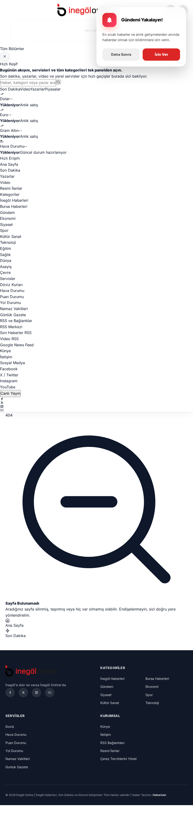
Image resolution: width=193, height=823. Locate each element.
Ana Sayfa (9, 164)
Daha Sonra (121, 54)
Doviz (9, 726)
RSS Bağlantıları (112, 743)
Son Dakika (10, 89)
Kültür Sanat (10, 236)
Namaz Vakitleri (14, 308)
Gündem (7, 212)
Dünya (5, 260)
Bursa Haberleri (13, 206)
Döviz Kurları (11, 284)
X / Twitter (9, 375)
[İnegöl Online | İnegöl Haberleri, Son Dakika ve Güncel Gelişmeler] (85, 10)
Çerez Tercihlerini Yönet (118, 759)
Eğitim (5, 248)
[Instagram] (96, 406)
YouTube (7, 387)
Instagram (8, 380)
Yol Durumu (10, 302)
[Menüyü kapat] (4, 56)
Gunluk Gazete (16, 767)
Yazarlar (37, 89)
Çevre (5, 272)
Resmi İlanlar (11, 188)
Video (25, 89)
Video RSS (9, 338)
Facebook (9, 368)
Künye (5, 350)
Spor (4, 230)
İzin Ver (161, 54)
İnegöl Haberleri (14, 200)
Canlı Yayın (10, 393)
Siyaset (6, 224)
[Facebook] (96, 399)
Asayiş (6, 266)
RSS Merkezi (11, 326)
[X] (96, 403)
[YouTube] (96, 410)
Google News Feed (17, 345)
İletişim (6, 356)
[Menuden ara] (58, 82)
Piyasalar (53, 89)
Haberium (159, 795)
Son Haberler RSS (16, 332)
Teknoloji (8, 242)
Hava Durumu (12, 290)
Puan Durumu (12, 296)
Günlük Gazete (13, 314)
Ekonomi (8, 218)
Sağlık (5, 254)
